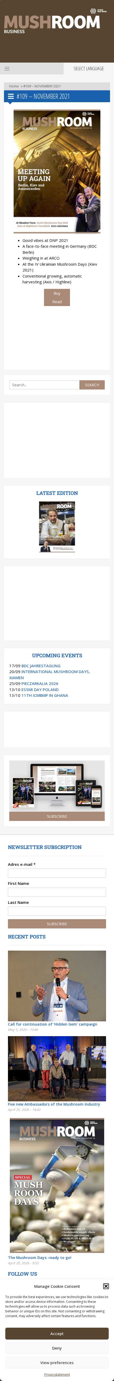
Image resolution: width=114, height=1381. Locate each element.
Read (57, 301)
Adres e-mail (22, 864)
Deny (57, 1348)
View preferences (57, 1362)
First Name (18, 883)
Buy (57, 293)
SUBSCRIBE (57, 816)
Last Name (18, 902)
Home (14, 86)
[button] (106, 1286)
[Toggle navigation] (6, 68)
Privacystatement (57, 1374)
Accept (57, 1333)
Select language (89, 68)
